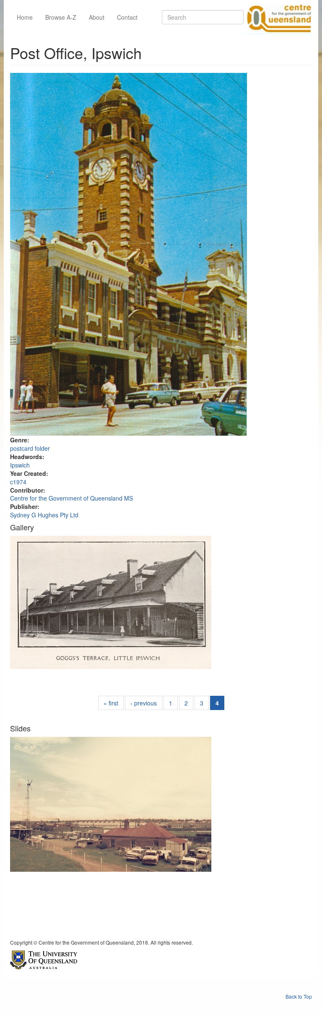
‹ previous (143, 703)
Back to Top (299, 996)
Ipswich (20, 465)
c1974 (18, 482)
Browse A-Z (60, 17)
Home (25, 17)
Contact (127, 17)
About (96, 17)
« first (111, 703)
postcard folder (30, 448)
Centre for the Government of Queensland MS (71, 498)
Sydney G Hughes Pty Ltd (44, 515)
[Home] (278, 17)
